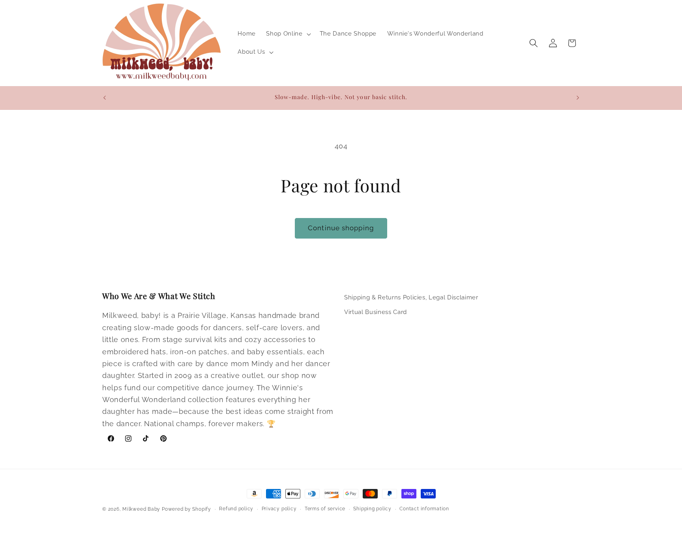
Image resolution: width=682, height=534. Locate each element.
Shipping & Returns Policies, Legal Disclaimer (411, 297)
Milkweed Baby (141, 509)
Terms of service (325, 508)
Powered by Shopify (186, 509)
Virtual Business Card (375, 312)
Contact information (424, 508)
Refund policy (236, 508)
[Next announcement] (577, 97)
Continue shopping (341, 228)
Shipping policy (372, 508)
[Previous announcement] (104, 97)
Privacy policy (279, 508)
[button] (287, 34)
